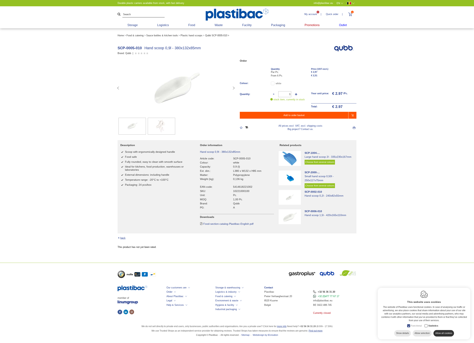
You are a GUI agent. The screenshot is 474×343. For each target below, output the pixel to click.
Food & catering (134, 35)
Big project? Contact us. (300, 129)
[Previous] (118, 88)
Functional (416, 325)
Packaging (278, 25)
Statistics (433, 325)
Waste (219, 25)
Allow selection (422, 333)
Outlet (343, 25)
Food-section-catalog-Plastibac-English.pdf (228, 223)
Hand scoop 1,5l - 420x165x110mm (325, 215)
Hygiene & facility (224, 305)
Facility (247, 25)
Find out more (316, 330)
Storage (132, 25)
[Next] (233, 88)
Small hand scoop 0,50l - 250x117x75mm (319, 178)
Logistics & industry (226, 291)
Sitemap (245, 335)
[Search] (119, 14)
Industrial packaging (226, 309)
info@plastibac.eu (322, 300)
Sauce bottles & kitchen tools (162, 35)
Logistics (163, 25)
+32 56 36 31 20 (326, 291)
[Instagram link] (131, 312)
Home (121, 35)
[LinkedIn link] (126, 312)
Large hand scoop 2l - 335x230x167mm (328, 156)
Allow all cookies (443, 333)
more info (281, 326)
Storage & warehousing (227, 287)
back (123, 238)
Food (191, 25)
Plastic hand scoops (191, 35)
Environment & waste (226, 300)
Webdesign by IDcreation (265, 335)
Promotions (312, 25)
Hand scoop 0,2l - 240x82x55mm (324, 195)
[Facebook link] (120, 312)
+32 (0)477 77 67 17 (328, 296)
